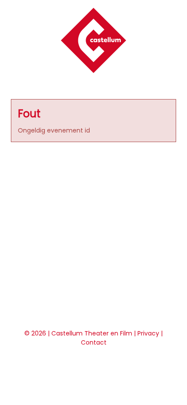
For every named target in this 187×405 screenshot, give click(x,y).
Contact (94, 342)
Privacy (148, 333)
